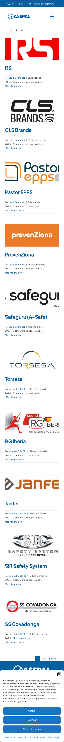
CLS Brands (18, 130)
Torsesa (13, 379)
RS (8, 68)
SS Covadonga (22, 624)
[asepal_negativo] (32, 665)
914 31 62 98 (18, 3)
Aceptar (32, 710)
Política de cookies (14, 737)
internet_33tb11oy (18, 389)
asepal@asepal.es (44, 3)
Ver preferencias (32, 729)
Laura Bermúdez (17, 77)
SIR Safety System (26, 566)
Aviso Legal (53, 737)
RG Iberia (15, 441)
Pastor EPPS (18, 192)
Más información (13, 86)
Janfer (12, 503)
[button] (59, 674)
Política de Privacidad (35, 737)
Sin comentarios (21, 638)
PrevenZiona (19, 254)
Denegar (32, 720)
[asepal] (19, 14)
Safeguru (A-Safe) (26, 317)
